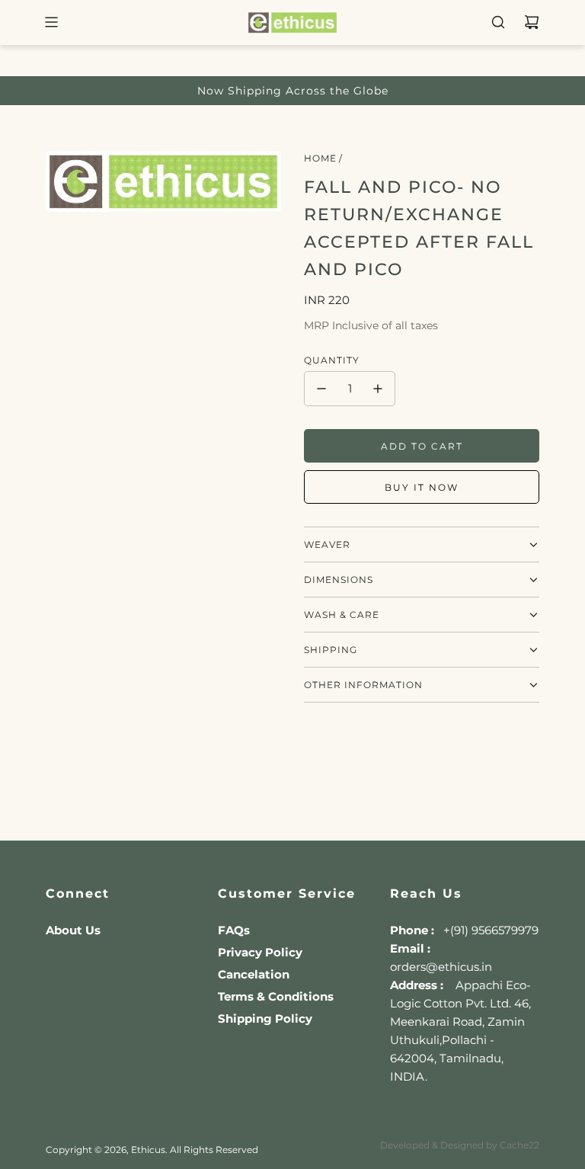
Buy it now (422, 487)
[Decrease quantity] (321, 388)
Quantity (332, 360)
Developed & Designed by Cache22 (459, 1145)
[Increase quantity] (378, 388)
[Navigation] (51, 22)
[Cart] (531, 22)
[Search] (498, 22)
